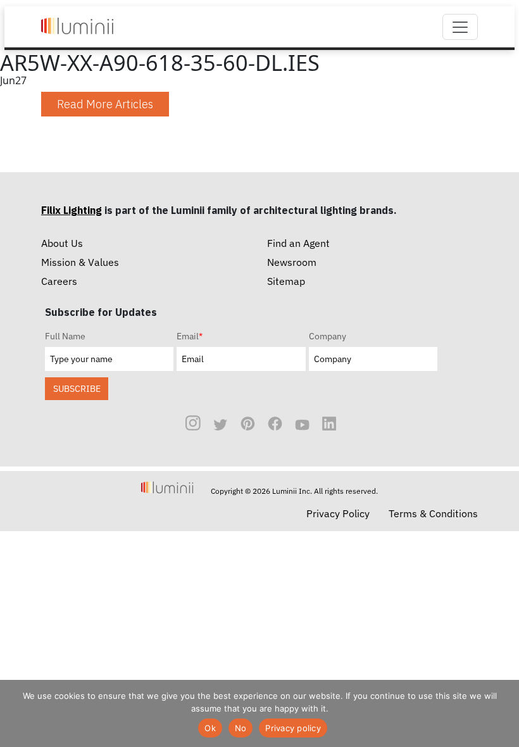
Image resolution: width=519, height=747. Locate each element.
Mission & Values (80, 262)
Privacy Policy (338, 513)
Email (190, 336)
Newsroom (291, 262)
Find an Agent (298, 243)
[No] (503, 713)
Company (327, 336)
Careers (59, 281)
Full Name (65, 336)
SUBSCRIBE (77, 388)
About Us (62, 243)
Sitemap (286, 281)
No (241, 728)
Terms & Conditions (433, 513)
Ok (210, 728)
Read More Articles (105, 104)
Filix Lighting (71, 210)
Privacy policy (293, 728)
